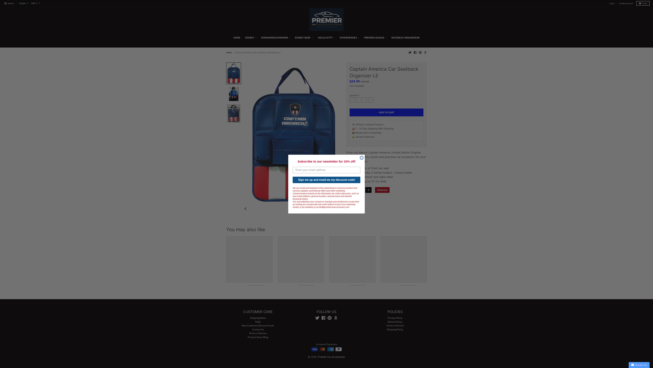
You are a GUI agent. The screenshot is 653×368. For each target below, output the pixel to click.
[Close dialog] (361, 157)
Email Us (640, 365)
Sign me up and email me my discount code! (326, 179)
